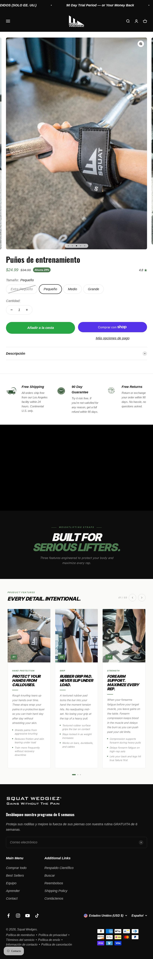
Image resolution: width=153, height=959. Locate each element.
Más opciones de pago (112, 338)
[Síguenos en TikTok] (37, 915)
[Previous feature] (132, 597)
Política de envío (49, 939)
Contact (12, 898)
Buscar (49, 875)
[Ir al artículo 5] (84, 245)
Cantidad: (13, 301)
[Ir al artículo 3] (76, 245)
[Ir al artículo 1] (68, 245)
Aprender (13, 891)
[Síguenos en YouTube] (27, 915)
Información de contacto (22, 944)
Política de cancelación (56, 944)
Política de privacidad (52, 935)
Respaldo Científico (59, 868)
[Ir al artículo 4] (80, 245)
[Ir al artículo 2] (72, 245)
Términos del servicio (20, 939)
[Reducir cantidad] (11, 309)
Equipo (11, 883)
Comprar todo (16, 868)
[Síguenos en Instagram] (18, 915)
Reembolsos (53, 883)
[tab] (74, 774)
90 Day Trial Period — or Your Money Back (81, 5)
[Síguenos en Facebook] (8, 915)
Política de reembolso (20, 935)
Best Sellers (15, 875)
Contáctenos (53, 898)
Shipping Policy (55, 891)
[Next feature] (142, 597)
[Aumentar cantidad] (26, 309)
